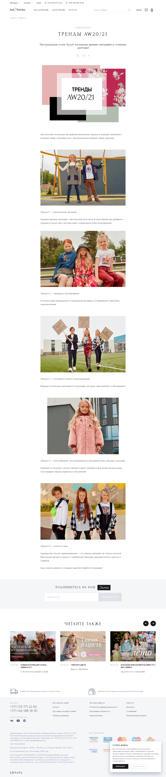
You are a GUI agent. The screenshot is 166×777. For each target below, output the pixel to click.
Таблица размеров (61, 715)
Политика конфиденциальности (103, 707)
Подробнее (138, 766)
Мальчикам (41, 10)
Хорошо (120, 766)
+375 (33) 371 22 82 (54, 3)
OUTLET (72, 10)
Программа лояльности (99, 711)
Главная (13, 18)
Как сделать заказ (61, 703)
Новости (130, 703)
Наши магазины (96, 715)
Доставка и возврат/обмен (64, 711)
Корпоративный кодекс (136, 715)
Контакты (130, 707)
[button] (77, 55)
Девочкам (58, 10)
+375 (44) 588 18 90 (76, 3)
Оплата (56, 707)
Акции (38, 3)
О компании (131, 711)
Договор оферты (97, 703)
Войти (139, 10)
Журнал (22, 18)
